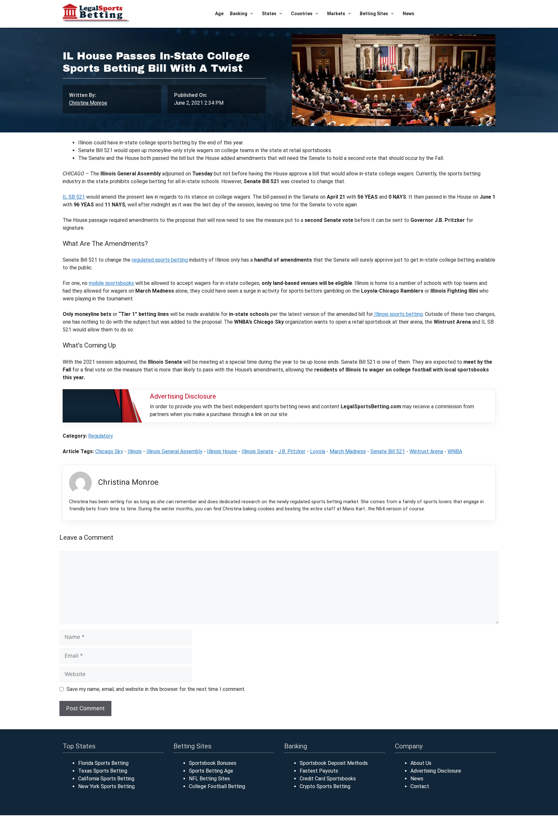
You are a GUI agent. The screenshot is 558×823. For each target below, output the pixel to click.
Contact (419, 786)
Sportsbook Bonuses (212, 763)
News (408, 13)
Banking (238, 13)
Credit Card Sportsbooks (328, 779)
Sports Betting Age (211, 771)
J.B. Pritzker (291, 451)
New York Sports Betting (106, 786)
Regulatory (100, 436)
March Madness (348, 451)
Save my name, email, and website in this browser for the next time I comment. (156, 689)
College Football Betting (217, 786)
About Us (420, 763)
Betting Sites (374, 13)
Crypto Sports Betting (325, 786)
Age (219, 13)
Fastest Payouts (319, 771)
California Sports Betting (106, 779)
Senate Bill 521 (387, 451)
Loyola (317, 451)
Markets (336, 13)
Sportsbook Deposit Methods (334, 763)
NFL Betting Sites (209, 779)
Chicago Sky (109, 451)
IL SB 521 (74, 197)
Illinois (135, 451)
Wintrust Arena (426, 451)
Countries (302, 13)
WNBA (455, 451)
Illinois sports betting (398, 314)
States (269, 13)
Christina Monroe (88, 103)
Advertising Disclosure (435, 771)
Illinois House (222, 451)
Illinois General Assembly (174, 451)
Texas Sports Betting (102, 771)
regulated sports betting (160, 260)
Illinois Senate (258, 451)
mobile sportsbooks (111, 283)
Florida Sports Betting (103, 763)
